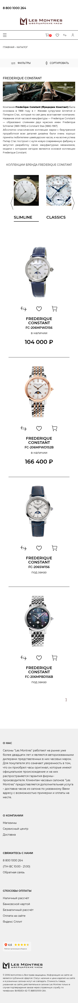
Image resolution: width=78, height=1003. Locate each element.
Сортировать (59, 63)
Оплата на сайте (14, 915)
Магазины (10, 823)
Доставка (9, 834)
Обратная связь (14, 872)
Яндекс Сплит (12, 921)
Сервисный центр (15, 828)
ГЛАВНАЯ (8, 47)
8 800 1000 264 (14, 8)
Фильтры (24, 63)
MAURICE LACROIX (24, 73)
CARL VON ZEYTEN (24, 68)
